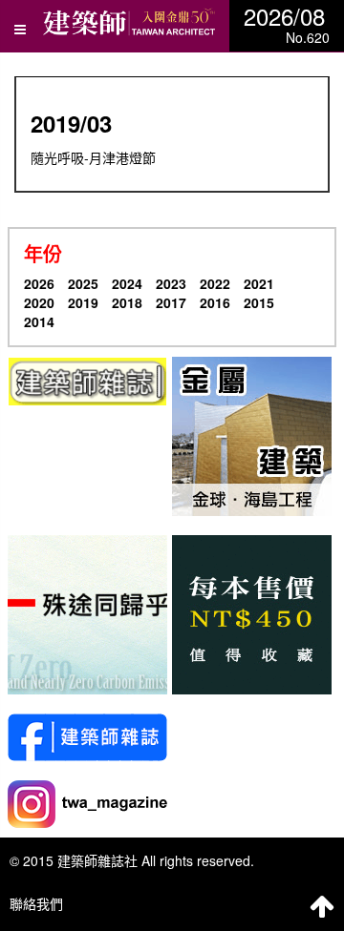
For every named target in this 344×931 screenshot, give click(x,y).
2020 (39, 302)
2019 (83, 302)
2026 (39, 283)
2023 (171, 283)
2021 (259, 283)
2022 (215, 283)
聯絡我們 (36, 903)
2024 (127, 283)
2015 (259, 302)
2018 (127, 302)
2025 (83, 283)
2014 (39, 321)
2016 (215, 302)
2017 (171, 302)
